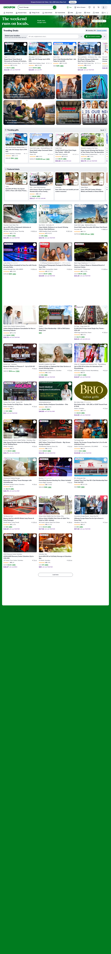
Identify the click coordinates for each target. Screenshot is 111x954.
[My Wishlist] (89, 7)
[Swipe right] (34, 213)
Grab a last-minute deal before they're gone (68, 96)
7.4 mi (106, 522)
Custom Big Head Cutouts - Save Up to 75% (95, 121)
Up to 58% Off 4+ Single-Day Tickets (94, 96)
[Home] (9, 7)
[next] (107, 13)
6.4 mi (70, 446)
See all (102, 130)
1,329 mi (105, 269)
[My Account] (104, 7)
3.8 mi (35, 484)
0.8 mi (35, 368)
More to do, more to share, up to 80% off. (18, 97)
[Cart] (98, 7)
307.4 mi (69, 231)
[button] (15, 56)
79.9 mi (105, 332)
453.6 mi (34, 231)
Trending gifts (13, 130)
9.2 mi (106, 370)
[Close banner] (107, 2)
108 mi (70, 522)
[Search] (54, 7)
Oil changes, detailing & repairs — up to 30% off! (20, 122)
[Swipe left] (5, 213)
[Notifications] (94, 7)
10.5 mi (70, 269)
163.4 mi (34, 269)
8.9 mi (70, 482)
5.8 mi (35, 446)
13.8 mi (35, 522)
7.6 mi (35, 406)
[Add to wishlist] (25, 44)
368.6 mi (105, 229)
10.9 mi (70, 560)
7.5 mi (106, 408)
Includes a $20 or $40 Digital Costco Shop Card (69, 122)
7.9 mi (70, 370)
